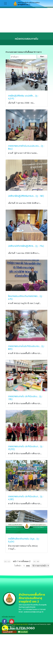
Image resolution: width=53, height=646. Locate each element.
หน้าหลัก (5, 617)
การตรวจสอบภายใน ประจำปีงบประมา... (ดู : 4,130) (25, 497)
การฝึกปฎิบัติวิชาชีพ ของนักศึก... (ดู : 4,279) (23, 97)
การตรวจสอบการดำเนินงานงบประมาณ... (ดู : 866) (26, 147)
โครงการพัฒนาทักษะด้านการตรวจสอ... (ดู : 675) (25, 297)
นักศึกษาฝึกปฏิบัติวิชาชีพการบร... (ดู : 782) (26, 196)
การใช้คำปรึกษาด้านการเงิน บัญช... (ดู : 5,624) (24, 540)
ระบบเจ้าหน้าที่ (7, 632)
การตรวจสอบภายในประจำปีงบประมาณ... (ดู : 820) (26, 347)
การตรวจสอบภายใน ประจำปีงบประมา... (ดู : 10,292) (25, 447)
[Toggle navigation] (5, 3)
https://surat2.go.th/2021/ (20, 624)
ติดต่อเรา (12, 617)
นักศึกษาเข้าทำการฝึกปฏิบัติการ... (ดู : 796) (26, 246)
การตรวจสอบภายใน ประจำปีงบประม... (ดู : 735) (25, 397)
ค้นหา (42, 56)
